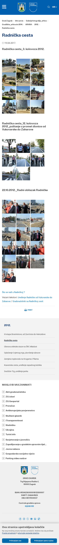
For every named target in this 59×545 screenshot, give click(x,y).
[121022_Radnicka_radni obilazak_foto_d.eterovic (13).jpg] (9, 220)
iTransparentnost (14, 420)
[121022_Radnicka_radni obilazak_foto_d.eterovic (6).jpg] (37, 247)
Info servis (19, 21)
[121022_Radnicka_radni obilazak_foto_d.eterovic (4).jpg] (9, 247)
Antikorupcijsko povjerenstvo (20, 410)
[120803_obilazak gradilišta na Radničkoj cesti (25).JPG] (37, 65)
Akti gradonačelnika (16, 392)
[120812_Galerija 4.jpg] (9, 159)
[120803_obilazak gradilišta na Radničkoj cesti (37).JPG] (23, 93)
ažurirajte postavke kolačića (28, 533)
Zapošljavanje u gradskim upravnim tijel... (26, 444)
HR (54, 7)
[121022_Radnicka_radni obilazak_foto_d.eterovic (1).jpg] (9, 206)
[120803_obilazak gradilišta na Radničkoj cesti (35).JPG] (9, 93)
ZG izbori (10, 396)
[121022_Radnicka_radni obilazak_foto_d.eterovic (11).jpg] (23, 206)
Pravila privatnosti (9, 533)
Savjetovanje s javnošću (18, 440)
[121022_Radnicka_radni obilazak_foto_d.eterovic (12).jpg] (37, 206)
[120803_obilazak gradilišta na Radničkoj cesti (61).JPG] (9, 106)
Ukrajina (10, 430)
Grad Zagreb (7, 21)
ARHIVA (28, 24)
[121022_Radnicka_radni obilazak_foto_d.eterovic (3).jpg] (37, 234)
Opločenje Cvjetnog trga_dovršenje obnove (22, 353)
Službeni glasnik (14, 416)
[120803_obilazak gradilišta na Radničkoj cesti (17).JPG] (23, 65)
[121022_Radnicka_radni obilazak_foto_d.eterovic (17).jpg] (23, 234)
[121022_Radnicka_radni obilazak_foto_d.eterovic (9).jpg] (37, 261)
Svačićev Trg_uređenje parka (16, 371)
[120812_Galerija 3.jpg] (37, 145)
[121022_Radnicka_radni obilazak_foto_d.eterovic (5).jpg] (23, 247)
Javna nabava (13, 449)
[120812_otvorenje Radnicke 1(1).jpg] (37, 159)
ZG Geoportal (12, 401)
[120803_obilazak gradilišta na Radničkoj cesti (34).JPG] (37, 79)
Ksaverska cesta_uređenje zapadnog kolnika (23, 365)
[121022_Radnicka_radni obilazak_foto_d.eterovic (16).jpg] (9, 234)
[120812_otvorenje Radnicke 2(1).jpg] (9, 173)
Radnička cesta (10, 340)
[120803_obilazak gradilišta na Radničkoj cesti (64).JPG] (23, 106)
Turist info (11, 434)
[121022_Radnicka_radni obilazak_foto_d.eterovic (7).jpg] (9, 261)
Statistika (10, 425)
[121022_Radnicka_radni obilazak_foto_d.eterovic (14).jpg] (23, 220)
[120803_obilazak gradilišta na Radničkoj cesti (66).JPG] (37, 106)
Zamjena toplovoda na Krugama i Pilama (21, 359)
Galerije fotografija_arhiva (36, 21)
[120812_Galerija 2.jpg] (23, 145)
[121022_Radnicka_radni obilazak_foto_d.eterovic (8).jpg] (23, 261)
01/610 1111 (29, 506)
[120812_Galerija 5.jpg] (23, 159)
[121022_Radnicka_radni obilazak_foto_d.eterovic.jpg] (9, 275)
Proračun (10, 406)
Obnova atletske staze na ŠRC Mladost (20, 346)
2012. (36, 24)
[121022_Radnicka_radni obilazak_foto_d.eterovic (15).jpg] (37, 220)
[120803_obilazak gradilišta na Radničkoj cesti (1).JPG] (9, 65)
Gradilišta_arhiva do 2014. (12, 24)
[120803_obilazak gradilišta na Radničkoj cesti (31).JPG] (23, 79)
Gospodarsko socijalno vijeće (20, 454)
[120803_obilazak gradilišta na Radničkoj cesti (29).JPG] (9, 79)
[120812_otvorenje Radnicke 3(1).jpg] (23, 173)
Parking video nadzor (16, 458)
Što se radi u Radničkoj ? (13, 292)
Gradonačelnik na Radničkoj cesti (28, 301)
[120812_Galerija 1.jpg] (9, 145)
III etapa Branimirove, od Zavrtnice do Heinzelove (24, 334)
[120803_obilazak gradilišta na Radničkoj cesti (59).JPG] (37, 93)
